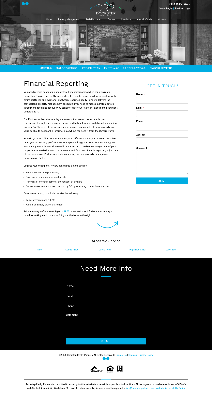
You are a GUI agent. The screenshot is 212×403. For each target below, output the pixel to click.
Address (141, 134)
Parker (39, 249)
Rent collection (91, 68)
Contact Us (121, 355)
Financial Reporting (161, 68)
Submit (162, 180)
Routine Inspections (134, 68)
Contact (162, 19)
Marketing (46, 68)
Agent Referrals (144, 19)
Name (139, 94)
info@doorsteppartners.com (140, 388)
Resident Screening (66, 68)
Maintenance (111, 68)
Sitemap (132, 355)
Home (49, 19)
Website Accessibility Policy (170, 388)
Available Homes (94, 19)
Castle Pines (71, 249)
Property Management (68, 19)
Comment (141, 148)
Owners (111, 19)
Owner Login (165, 8)
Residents (126, 19)
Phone (139, 121)
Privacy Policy (146, 355)
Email (139, 107)
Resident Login (182, 8)
